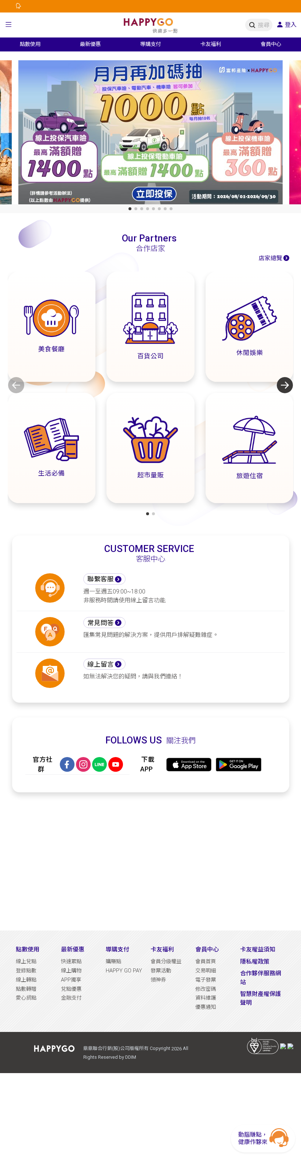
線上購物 (71, 971)
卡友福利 (162, 949)
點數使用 (27, 949)
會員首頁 (205, 961)
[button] (8, 25)
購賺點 (113, 961)
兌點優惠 (71, 989)
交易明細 (205, 971)
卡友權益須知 (257, 949)
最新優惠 (72, 949)
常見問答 (100, 623)
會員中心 (207, 949)
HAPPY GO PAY (124, 971)
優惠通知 (205, 1007)
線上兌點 (26, 961)
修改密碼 (205, 989)
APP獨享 (71, 980)
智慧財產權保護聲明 (260, 998)
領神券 (158, 980)
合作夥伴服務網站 (260, 978)
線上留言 (100, 664)
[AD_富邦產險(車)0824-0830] (150, 133)
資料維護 (205, 998)
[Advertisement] (150, 861)
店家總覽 (270, 258)
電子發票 (205, 980)
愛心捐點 (26, 998)
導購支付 (117, 949)
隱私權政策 (254, 961)
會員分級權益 (165, 961)
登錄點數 (26, 971)
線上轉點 (26, 980)
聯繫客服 (100, 579)
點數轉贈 (26, 989)
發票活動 (160, 971)
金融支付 (71, 998)
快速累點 (71, 961)
